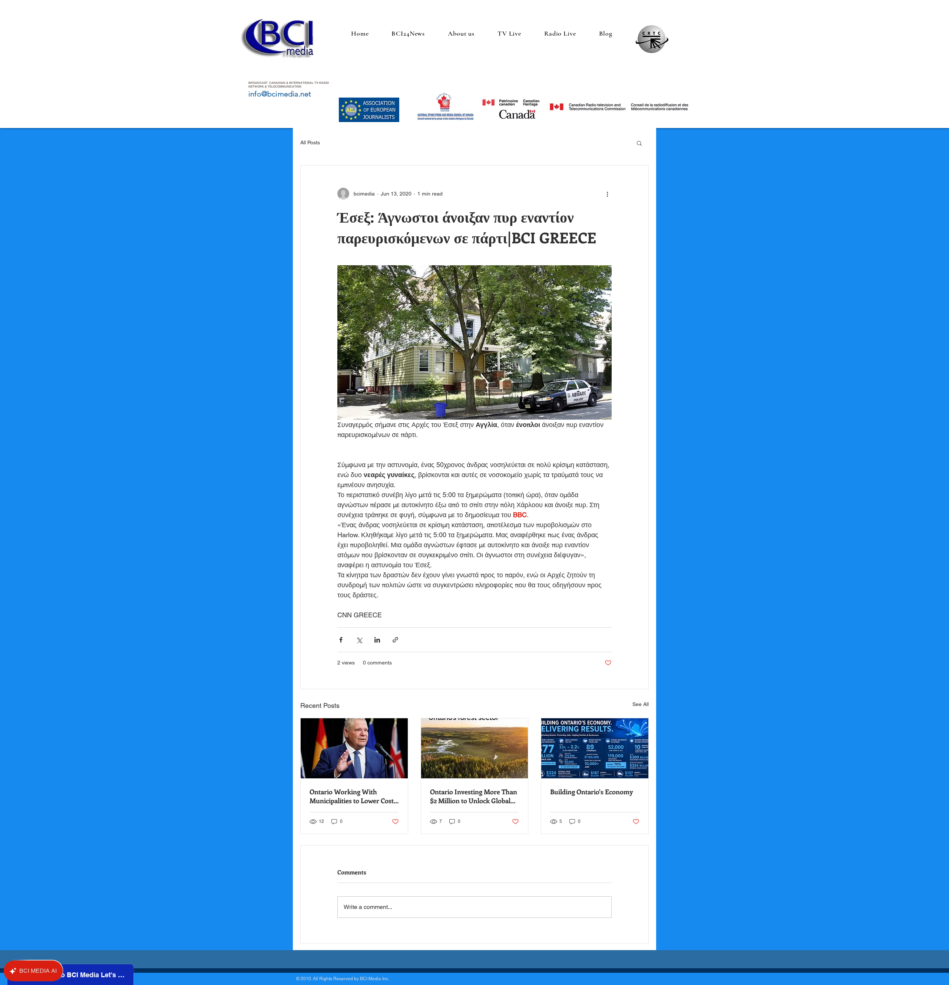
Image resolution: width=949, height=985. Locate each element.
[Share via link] (395, 639)
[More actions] (607, 193)
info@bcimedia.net (279, 93)
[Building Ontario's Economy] (594, 748)
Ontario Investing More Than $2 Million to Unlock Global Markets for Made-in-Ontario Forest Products (474, 796)
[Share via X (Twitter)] (359, 639)
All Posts (310, 142)
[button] (639, 143)
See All (640, 704)
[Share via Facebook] (340, 639)
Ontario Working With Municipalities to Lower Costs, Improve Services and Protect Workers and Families (354, 796)
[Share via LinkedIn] (377, 639)
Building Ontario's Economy (591, 791)
